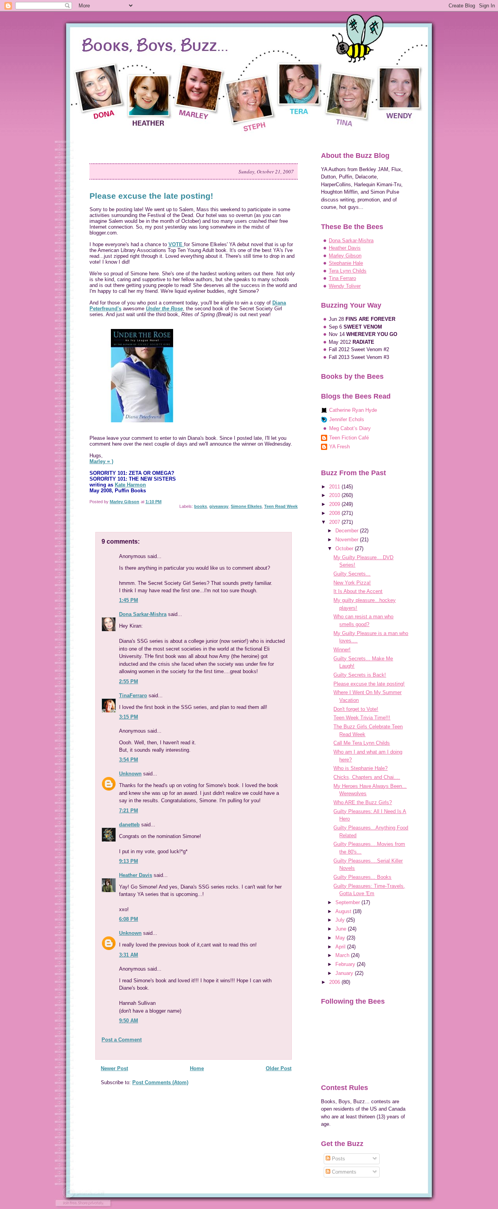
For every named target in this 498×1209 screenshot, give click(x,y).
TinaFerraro (133, 695)
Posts (337, 1159)
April (341, 947)
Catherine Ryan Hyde (353, 410)
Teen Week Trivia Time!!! (361, 718)
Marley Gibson (345, 256)
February (346, 964)
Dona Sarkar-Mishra (143, 614)
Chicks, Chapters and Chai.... (366, 777)
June (341, 929)
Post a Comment (122, 1040)
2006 (335, 982)
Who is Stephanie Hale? (360, 768)
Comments (343, 1172)
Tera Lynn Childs (347, 271)
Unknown (130, 774)
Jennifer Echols (346, 419)
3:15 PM (128, 717)
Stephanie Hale (346, 263)
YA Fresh (339, 447)
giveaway (218, 506)
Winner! (342, 650)
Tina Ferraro (342, 278)
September (348, 902)
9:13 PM (128, 861)
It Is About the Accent (357, 591)
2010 (335, 495)
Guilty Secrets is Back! (359, 675)
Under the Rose (164, 308)
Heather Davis (135, 875)
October (345, 548)
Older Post (278, 1068)
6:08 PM (128, 919)
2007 (335, 522)
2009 (335, 504)
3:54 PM (128, 760)
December (347, 531)
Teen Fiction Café (349, 438)
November (347, 539)
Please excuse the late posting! (369, 684)
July (340, 920)
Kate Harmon (130, 485)
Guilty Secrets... (351, 574)
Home (197, 1068)
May (341, 938)
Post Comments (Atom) (160, 1082)
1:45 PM (128, 600)
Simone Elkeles (246, 506)
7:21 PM (128, 811)
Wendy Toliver (345, 286)
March (343, 955)
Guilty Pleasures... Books (362, 877)
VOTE (176, 244)
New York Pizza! (352, 583)
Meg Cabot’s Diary (350, 428)
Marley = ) (101, 461)
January (345, 973)
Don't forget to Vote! (355, 709)
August (344, 911)
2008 (335, 513)
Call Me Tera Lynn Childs (361, 743)
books (200, 506)
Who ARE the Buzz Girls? (362, 802)
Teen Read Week (281, 506)
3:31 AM (128, 955)
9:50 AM (128, 1021)
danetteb (129, 825)
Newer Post (114, 1068)
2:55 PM (128, 681)
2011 (335, 487)
